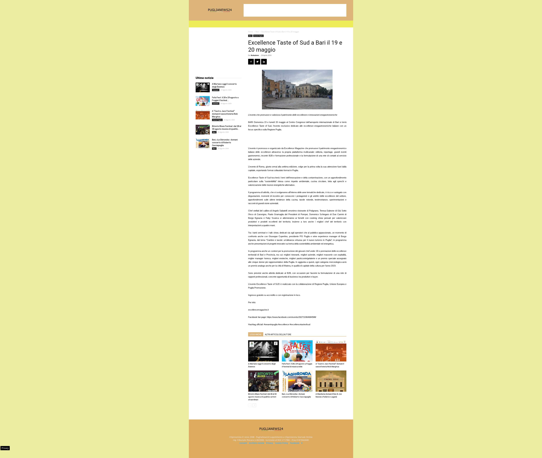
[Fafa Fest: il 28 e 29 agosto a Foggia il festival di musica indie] (297, 350)
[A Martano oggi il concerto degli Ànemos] (263, 350)
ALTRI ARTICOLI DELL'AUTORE (278, 334)
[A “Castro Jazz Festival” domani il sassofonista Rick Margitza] (331, 350)
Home (250, 31)
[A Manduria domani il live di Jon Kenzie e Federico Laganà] (331, 381)
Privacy (269, 443)
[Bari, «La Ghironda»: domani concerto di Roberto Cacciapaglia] (297, 381)
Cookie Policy (281, 443)
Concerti (215, 90)
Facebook (294, 443)
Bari (257, 31)
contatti (243, 443)
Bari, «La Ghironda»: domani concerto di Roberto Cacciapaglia (225, 143)
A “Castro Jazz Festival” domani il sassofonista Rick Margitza (225, 114)
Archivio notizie (256, 443)
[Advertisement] (295, 10)
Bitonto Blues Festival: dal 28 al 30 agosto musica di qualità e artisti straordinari (262, 397)
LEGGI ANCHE (256, 334)
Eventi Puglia (258, 36)
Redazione (255, 55)
